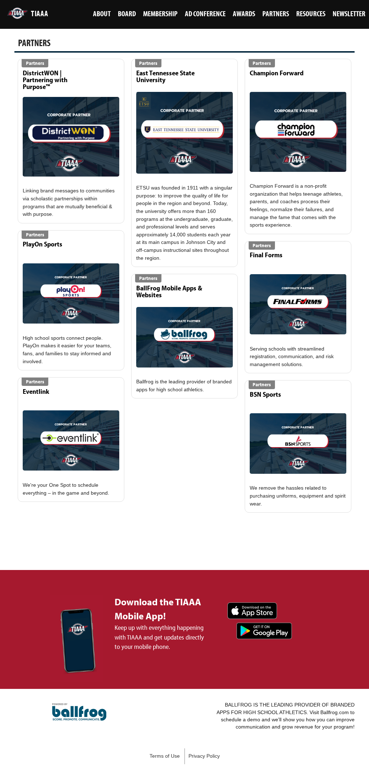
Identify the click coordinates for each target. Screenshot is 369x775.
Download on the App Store (252, 610)
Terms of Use (165, 756)
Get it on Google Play (264, 631)
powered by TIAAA (79, 712)
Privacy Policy (204, 756)
